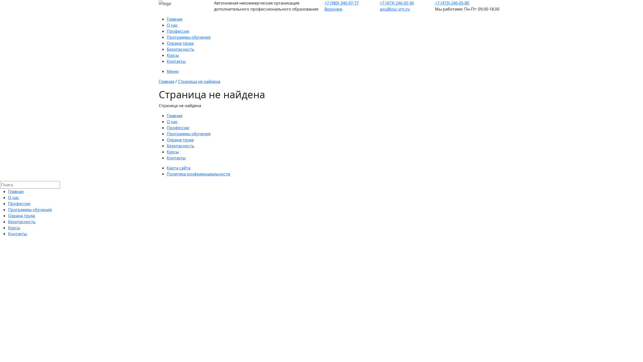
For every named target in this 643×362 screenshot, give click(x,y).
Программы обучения (188, 37)
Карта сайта (178, 168)
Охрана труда (180, 43)
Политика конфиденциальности (198, 174)
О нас (172, 25)
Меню (173, 71)
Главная (174, 19)
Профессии (178, 31)
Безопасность (180, 49)
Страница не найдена (199, 81)
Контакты (176, 61)
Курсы (173, 55)
